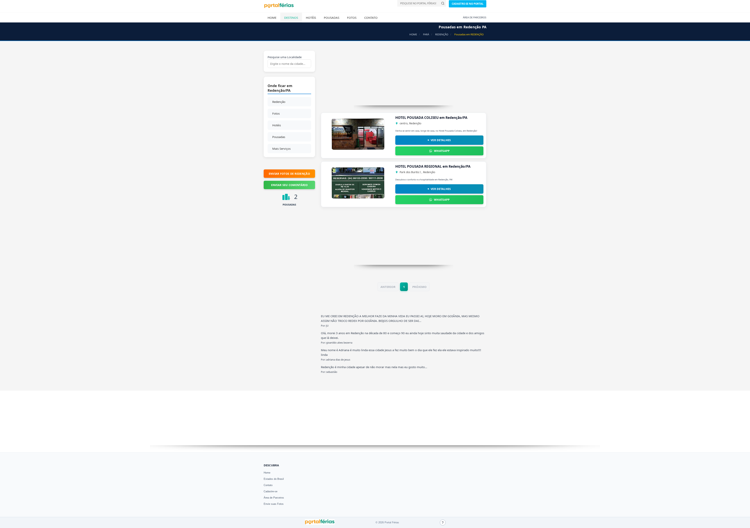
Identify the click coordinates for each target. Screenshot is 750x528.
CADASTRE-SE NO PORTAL (467, 3)
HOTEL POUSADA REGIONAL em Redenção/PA (433, 166)
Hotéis (311, 18)
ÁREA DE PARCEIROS (474, 17)
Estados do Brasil (274, 478)
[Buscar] (442, 3)
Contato (371, 18)
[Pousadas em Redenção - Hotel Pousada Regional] (358, 197)
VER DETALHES (441, 140)
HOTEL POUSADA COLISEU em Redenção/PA (431, 117)
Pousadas (331, 18)
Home (272, 18)
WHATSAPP (442, 151)
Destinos (291, 18)
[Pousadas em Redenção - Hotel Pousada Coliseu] (358, 148)
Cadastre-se (270, 491)
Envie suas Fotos (274, 503)
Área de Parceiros (274, 497)
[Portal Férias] (279, 7)
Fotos (351, 18)
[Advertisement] (404, 78)
